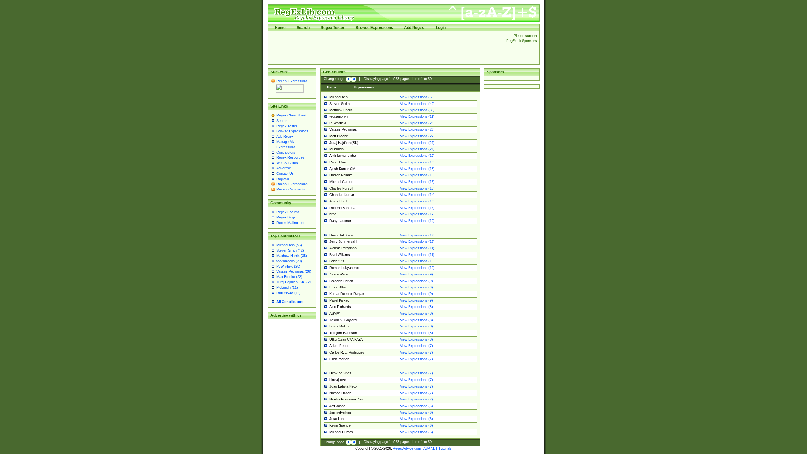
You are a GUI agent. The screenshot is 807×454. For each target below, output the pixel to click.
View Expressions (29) (417, 116)
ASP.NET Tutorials (437, 448)
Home (280, 28)
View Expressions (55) (417, 97)
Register (282, 179)
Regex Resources (290, 157)
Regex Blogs (286, 217)
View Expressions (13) (417, 201)
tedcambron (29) (289, 261)
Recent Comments (290, 189)
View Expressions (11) (417, 248)
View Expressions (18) (417, 169)
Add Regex (414, 28)
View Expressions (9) (416, 274)
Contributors (285, 152)
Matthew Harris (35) (291, 256)
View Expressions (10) (417, 261)
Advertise (283, 168)
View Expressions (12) (417, 214)
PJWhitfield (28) (288, 266)
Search (303, 28)
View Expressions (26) (417, 129)
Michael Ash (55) (289, 245)
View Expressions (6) (416, 406)
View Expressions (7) (416, 346)
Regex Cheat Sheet (291, 115)
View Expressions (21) (417, 143)
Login (441, 28)
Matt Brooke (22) (289, 277)
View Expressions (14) (417, 194)
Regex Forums (287, 212)
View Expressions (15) (417, 188)
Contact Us (285, 173)
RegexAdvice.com (407, 448)
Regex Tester (333, 28)
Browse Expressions (374, 28)
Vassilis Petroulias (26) (293, 271)
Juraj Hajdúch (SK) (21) (294, 282)
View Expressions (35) (417, 110)
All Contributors (289, 302)
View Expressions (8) (416, 307)
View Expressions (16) (417, 175)
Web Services (287, 163)
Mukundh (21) (287, 287)
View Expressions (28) (417, 123)
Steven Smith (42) (290, 250)
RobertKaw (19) (288, 293)
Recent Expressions (292, 81)
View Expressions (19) (417, 155)
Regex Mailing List (290, 222)
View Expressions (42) (417, 103)
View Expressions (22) (417, 136)
